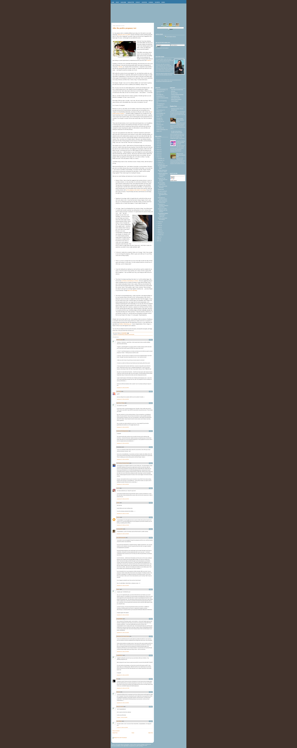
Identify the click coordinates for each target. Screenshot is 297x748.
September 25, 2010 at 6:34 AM (123, 585)
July (159, 223)
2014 (158, 149)
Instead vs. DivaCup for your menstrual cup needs (181, 142)
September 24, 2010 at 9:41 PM (123, 498)
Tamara (118, 517)
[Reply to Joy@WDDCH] (151, 655)
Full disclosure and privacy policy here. (164, 81)
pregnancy (126, 334)
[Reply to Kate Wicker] (151, 721)
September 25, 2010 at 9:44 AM (123, 651)
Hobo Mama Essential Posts (177, 89)
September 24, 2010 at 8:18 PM (123, 387)
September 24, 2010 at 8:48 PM (123, 427)
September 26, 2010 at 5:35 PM (123, 702)
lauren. (118, 589)
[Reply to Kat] (151, 679)
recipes (157, 126)
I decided (120, 66)
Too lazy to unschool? (162, 191)
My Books (173, 91)
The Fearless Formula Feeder (123, 463)
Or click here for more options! (162, 48)
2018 (158, 142)
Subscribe (123, 2)
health (157, 116)
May (159, 227)
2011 (158, 155)
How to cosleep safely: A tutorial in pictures (180, 120)
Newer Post (115, 732)
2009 (158, 237)
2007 (158, 240)
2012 (158, 153)
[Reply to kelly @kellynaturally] (151, 537)
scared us (149, 60)
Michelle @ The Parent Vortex (123, 636)
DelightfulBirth (120, 618)
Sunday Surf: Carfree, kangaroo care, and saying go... (162, 210)
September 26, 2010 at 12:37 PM (123, 688)
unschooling (159, 128)
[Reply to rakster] (151, 503)
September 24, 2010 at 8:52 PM (123, 443)
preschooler (131, 334)
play (157, 123)
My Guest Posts (174, 93)
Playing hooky (161, 189)
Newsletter (131, 2)
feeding (158, 111)
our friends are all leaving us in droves (129, 280)
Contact (138, 2)
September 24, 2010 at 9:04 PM (123, 459)
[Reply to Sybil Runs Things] (151, 403)
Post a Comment (116, 730)
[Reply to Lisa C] (151, 488)
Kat (117, 678)
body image (158, 94)
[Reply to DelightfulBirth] (151, 619)
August (159, 221)
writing (157, 131)
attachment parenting (160, 89)
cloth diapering (159, 103)
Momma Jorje (119, 339)
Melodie (118, 692)
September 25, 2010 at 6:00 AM (123, 533)
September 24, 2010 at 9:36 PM (123, 484)
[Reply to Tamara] (151, 517)
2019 (158, 140)
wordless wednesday (160, 129)
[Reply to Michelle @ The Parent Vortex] (151, 636)
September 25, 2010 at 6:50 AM (123, 614)
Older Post (150, 732)
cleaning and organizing (161, 100)
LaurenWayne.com (175, 96)
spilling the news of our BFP (124, 34)
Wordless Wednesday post (125, 324)
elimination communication (162, 107)
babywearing (159, 91)
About (117, 2)
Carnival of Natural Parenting (177, 94)
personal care (159, 121)
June (159, 225)
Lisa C (118, 488)
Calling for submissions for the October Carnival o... (163, 175)
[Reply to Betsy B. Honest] (151, 706)
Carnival (150, 2)
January (160, 234)
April (159, 229)
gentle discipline (159, 113)
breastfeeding (121, 334)
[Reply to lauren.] (151, 589)
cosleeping (158, 105)
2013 (158, 151)
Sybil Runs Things (120, 403)
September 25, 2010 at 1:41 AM (123, 513)
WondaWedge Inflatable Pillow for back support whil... (163, 215)
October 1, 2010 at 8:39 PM (122, 717)
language (158, 118)
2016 (158, 145)
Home (112, 2)
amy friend (119, 391)
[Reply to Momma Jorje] (151, 340)
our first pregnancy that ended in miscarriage (136, 190)
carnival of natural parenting (162, 97)
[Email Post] (128, 333)
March (159, 231)
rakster (118, 502)
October (160, 162)
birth (157, 93)
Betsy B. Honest (120, 706)
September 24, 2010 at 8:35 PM (123, 399)
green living (158, 115)
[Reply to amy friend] (151, 391)
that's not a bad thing (132, 290)
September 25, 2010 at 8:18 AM (123, 632)
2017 (158, 143)
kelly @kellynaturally (121, 537)
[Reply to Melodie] (151, 692)
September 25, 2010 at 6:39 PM (123, 675)
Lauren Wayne (120, 744)
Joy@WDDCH (120, 655)
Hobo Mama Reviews (175, 97)
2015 (158, 147)
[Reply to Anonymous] (151, 447)
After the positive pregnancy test (124, 28)
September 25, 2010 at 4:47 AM (123, 525)
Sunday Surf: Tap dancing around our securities (162, 180)
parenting (158, 119)
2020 (158, 138)
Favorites (157, 2)
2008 (158, 238)
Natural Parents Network (176, 99)
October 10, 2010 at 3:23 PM (122, 727)
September (160, 164)
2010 (158, 156)
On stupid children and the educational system (162, 167)
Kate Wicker (119, 721)
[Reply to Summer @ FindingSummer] (151, 431)
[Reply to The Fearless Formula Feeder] (151, 463)
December (160, 158)
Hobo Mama (127, 744)
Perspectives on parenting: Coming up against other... (163, 205)
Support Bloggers (174, 101)
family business (159, 110)
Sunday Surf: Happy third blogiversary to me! (162, 194)
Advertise (144, 2)
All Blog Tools (148, 744)
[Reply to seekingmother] (151, 529)
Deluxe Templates (141, 744)
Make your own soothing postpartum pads (181, 155)
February (160, 232)
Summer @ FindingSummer (122, 431)
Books (163, 2)
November (160, 160)
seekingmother (120, 529)
